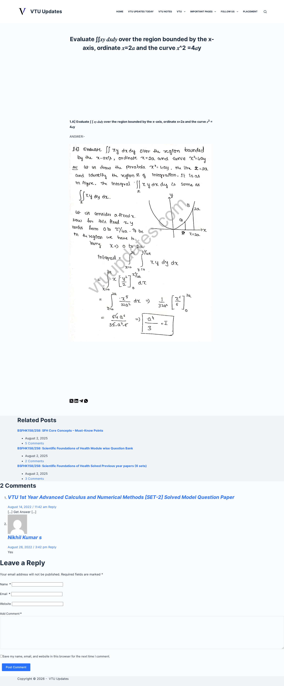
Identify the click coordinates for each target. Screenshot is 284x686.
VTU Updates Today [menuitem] (141, 11)
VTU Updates (46, 11)
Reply (52, 507)
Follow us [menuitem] (228, 11)
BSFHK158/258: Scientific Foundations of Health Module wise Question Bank (75, 448)
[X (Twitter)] (72, 402)
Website (5, 604)
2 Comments (34, 461)
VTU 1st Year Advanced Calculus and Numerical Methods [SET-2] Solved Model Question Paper (121, 497)
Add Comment (11, 613)
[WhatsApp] (86, 402)
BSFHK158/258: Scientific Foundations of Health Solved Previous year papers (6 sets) (82, 466)
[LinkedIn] (76, 402)
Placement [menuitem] (250, 11)
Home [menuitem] (119, 11)
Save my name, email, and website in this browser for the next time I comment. (56, 656)
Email (5, 594)
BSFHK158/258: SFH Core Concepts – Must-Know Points (60, 430)
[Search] (265, 11)
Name (5, 584)
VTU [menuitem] (179, 11)
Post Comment (16, 667)
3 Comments (34, 479)
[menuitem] (184, 11)
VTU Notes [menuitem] (165, 11)
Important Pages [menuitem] (201, 11)
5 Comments (34, 443)
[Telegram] (81, 402)
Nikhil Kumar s (25, 537)
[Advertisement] (142, 87)
